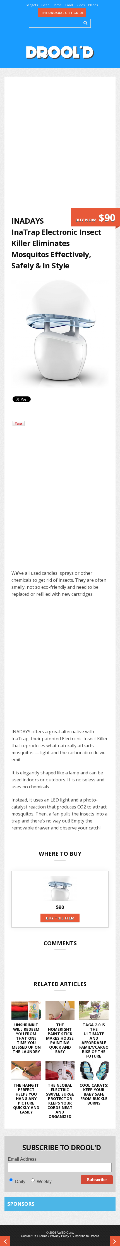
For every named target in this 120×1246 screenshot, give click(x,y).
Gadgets (31, 5)
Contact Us (28, 1236)
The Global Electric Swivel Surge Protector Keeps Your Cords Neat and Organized (60, 1100)
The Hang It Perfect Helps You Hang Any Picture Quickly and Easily (26, 1098)
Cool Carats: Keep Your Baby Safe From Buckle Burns (94, 1094)
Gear (45, 5)
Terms (43, 1236)
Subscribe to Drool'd (85, 1236)
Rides (80, 5)
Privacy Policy (59, 1236)
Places (93, 5)
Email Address (22, 1159)
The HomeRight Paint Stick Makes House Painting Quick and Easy (60, 1038)
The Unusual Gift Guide (62, 13)
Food (69, 5)
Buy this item (60, 918)
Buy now (95, 217)
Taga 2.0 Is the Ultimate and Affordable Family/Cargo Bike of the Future (94, 1040)
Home (57, 5)
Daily (20, 1181)
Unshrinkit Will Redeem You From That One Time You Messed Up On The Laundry (26, 1038)
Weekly (44, 1181)
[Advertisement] (60, 146)
